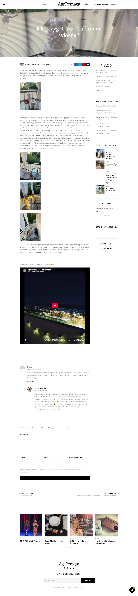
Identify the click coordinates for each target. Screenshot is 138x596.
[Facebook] (102, 248)
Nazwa (23, 457)
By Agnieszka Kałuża (32, 64)
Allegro (43, 148)
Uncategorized (111, 173)
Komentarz (24, 434)
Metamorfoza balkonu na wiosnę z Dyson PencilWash (111, 155)
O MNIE (45, 4)
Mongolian (99, 106)
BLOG (52, 4)
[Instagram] (105, 248)
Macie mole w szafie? (109, 106)
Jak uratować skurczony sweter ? (105, 86)
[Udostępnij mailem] (88, 64)
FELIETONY (87, 4)
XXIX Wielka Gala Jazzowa (30, 541)
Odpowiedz (30, 381)
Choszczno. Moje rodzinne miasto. (106, 76)
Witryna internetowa (74, 457)
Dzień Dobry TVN (101, 90)
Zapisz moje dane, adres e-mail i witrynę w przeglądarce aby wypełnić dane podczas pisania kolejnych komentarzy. (51, 471)
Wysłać (88, 580)
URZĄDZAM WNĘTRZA (101, 4)
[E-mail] (111, 248)
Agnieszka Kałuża (40, 388)
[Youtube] (108, 248)
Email (46, 457)
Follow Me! (106, 215)
